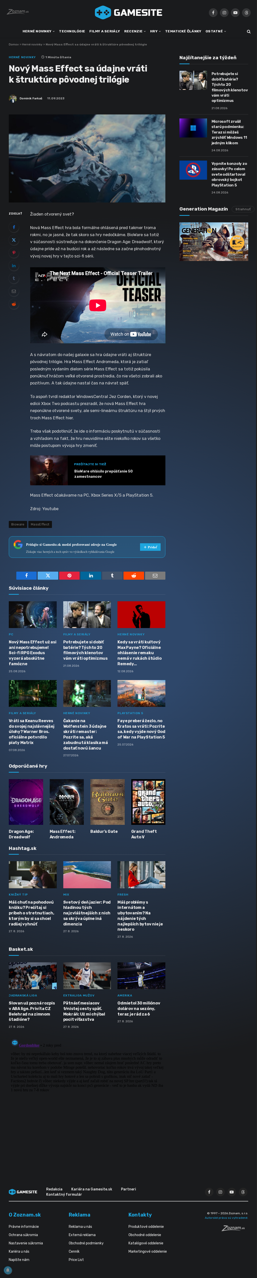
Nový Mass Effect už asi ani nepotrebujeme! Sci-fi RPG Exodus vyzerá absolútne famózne (32, 653)
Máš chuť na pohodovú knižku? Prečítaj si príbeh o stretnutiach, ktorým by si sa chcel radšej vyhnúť (31, 913)
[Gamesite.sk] (128, 12)
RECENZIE (133, 31)
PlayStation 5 (130, 713)
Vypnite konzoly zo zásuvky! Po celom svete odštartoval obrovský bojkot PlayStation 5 (229, 174)
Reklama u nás (80, 1227)
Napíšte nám (19, 1260)
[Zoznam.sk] (235, 1230)
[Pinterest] (14, 253)
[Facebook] (14, 227)
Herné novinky (32, 44)
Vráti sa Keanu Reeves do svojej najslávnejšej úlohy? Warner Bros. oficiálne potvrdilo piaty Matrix (31, 731)
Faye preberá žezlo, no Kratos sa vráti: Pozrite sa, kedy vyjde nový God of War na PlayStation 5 (141, 728)
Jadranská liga (23, 995)
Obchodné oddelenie (144, 1235)
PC (11, 634)
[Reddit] (14, 304)
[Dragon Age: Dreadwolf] (26, 802)
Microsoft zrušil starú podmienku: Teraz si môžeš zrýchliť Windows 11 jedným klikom (229, 132)
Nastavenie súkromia (26, 1243)
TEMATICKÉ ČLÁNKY (183, 31)
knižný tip (18, 894)
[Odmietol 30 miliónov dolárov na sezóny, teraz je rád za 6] (141, 975)
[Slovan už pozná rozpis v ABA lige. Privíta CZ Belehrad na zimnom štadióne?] (33, 975)
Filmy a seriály (77, 634)
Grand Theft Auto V (144, 834)
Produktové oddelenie (146, 1227)
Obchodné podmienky (86, 1243)
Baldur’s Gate (104, 831)
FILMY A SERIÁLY (104, 31)
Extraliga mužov (79, 995)
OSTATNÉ (214, 31)
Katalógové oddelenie (145, 1243)
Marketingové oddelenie (147, 1251)
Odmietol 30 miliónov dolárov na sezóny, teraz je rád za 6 (138, 1009)
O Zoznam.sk (25, 1215)
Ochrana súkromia (23, 1235)
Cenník (74, 1251)
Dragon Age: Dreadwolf (21, 834)
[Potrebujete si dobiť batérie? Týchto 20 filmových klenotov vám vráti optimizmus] (87, 614)
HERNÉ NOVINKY (37, 31)
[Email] (14, 291)
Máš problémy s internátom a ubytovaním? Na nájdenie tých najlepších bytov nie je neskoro (140, 916)
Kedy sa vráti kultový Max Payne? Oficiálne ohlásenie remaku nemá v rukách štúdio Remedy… (139, 653)
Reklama (79, 1215)
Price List (76, 1260)
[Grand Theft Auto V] (148, 802)
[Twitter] (14, 240)
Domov (14, 44)
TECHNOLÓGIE (72, 31)
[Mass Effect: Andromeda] (67, 802)
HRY (154, 31)
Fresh (122, 894)
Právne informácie (24, 1227)
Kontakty (140, 1215)
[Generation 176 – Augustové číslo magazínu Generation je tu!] (213, 241)
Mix (66, 894)
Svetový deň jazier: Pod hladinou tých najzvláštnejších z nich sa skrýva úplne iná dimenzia (87, 913)
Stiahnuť (243, 209)
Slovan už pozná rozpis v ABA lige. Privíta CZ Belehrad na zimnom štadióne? (32, 1011)
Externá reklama (82, 1235)
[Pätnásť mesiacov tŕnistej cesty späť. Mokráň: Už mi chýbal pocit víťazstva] (87, 975)
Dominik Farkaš (31, 98)
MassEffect (40, 524)
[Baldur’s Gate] (107, 802)
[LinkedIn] (14, 265)
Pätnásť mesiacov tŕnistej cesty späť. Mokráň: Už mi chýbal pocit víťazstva (84, 1011)
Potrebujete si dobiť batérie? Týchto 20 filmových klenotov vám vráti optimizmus (85, 650)
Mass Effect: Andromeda (63, 834)
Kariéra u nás (19, 1251)
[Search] (248, 31)
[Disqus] (87, 1099)
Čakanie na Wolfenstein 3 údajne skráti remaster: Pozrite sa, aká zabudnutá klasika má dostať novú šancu (85, 734)
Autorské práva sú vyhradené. (226, 1218)
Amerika (124, 995)
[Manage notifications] (8, 1270)
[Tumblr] (14, 278)
